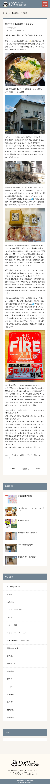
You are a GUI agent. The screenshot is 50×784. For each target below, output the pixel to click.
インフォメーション (14, 610)
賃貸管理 (10, 717)
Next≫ (38, 469)
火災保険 (10, 694)
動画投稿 (10, 671)
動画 (25, 772)
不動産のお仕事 (12, 648)
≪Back (12, 469)
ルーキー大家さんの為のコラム (18, 640)
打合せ (9, 679)
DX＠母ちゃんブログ (19, 13)
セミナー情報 (12, 625)
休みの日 (10, 656)
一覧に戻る (25, 469)
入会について (33, 770)
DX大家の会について (15, 770)
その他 (9, 594)
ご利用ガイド (18, 774)
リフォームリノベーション (16, 633)
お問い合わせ (32, 774)
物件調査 (10, 710)
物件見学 (10, 702)
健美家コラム (12, 664)
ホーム (5, 13)
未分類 (9, 687)
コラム (9, 617)
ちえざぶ (10, 602)
